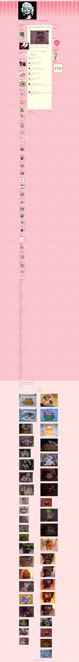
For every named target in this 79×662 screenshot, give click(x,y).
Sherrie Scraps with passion (22, 263)
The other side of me (22, 199)
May (19, 288)
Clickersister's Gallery (22, 107)
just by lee (33, 78)
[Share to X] (43, 51)
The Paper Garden (22, 207)
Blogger (43, 660)
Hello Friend (24, 208)
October (20, 297)
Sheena (33, 73)
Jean (32, 67)
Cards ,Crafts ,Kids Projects (22, 147)
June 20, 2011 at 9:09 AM (36, 91)
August (20, 299)
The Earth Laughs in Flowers (24, 103)
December (20, 294)
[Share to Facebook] (44, 51)
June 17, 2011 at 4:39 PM (37, 62)
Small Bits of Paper (22, 100)
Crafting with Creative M (22, 251)
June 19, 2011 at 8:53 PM (39, 83)
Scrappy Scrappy (22, 184)
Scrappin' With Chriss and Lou (22, 155)
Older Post (50, 111)
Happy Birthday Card (24, 180)
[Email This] (41, 51)
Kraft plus (24, 214)
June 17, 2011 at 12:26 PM (38, 57)
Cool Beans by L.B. (22, 171)
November (20, 282)
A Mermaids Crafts (22, 220)
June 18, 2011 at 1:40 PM (37, 73)
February (20, 292)
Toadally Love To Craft (22, 138)
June (19, 287)
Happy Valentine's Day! (25, 266)
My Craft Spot (22, 192)
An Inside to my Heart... (22, 91)
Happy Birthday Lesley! (24, 134)
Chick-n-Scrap (22, 163)
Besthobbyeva (33, 83)
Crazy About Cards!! (22, 244)
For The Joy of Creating (22, 236)
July (19, 286)
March (20, 291)
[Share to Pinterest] (45, 51)
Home (40, 111)
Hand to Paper (22, 227)
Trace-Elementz (22, 213)
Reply (31, 59)
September (20, 283)
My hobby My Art (22, 177)
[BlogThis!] (42, 51)
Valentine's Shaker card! (25, 194)
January (20, 281)
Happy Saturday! (22, 252)
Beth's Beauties (22, 131)
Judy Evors (33, 57)
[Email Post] (40, 51)
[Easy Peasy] (39, 391)
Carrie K (33, 62)
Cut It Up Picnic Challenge (25, 239)
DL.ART (21, 114)
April (20, 289)
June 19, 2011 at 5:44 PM (38, 78)
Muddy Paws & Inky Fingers (22, 123)
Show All (25, 277)
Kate (32, 91)
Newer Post (29, 111)
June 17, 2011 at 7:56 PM (36, 67)
